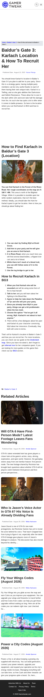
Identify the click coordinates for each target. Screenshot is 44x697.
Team (34, 683)
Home (4, 42)
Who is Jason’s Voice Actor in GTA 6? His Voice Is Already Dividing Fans (21, 511)
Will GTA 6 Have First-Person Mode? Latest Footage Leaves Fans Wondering (17, 437)
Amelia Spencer (31, 449)
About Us (26, 683)
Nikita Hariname (31, 521)
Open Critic (22, 690)
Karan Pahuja (30, 72)
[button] (37, 4)
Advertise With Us (14, 683)
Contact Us (13, 686)
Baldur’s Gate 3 (12, 42)
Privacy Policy (24, 686)
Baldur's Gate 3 (10, 389)
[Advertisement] (22, 24)
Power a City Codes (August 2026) (22, 646)
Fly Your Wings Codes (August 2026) (17, 579)
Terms (33, 686)
